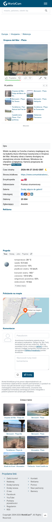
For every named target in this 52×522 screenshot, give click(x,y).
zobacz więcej (21, 286)
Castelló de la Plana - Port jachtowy (17, 117)
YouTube (10, 497)
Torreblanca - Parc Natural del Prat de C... (19, 109)
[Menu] (45, 3)
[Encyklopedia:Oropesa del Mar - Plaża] (22, 179)
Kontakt (34, 478)
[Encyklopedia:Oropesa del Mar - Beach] (25, 179)
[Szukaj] (46, 10)
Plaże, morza (16, 165)
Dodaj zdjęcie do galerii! (31, 189)
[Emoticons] (18, 374)
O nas (9, 491)
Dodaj (29, 374)
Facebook (11, 494)
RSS (8, 509)
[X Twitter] (25, 194)
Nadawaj (10, 481)
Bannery (34, 491)
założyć (39, 346)
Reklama (34, 481)
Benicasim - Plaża (40, 91)
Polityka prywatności (12, 502)
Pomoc (34, 485)
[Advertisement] (26, 134)
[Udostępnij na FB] (22, 194)
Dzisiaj (11, 254)
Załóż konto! (12, 478)
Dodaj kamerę (13, 485)
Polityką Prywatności (32, 350)
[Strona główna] (12, 3)
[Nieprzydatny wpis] (19, 78)
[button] (40, 78)
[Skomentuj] (25, 78)
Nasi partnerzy (37, 488)
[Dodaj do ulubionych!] (30, 78)
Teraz (5, 254)
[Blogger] (28, 194)
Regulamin (11, 506)
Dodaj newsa (12, 488)
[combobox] (26, 10)
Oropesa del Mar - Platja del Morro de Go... (19, 93)
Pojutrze (25, 254)
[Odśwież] (31, 254)
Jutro (18, 254)
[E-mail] (32, 194)
